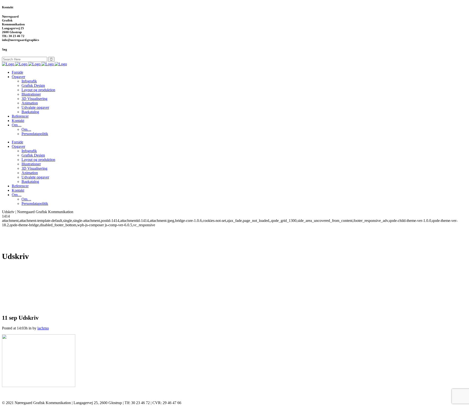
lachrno (43, 328)
